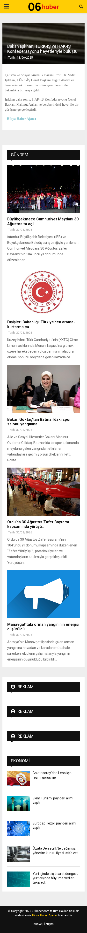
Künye (38, 924)
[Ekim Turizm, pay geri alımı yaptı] (18, 803)
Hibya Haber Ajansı (44, 915)
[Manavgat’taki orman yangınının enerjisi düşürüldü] (43, 594)
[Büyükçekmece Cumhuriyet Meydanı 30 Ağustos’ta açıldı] (43, 189)
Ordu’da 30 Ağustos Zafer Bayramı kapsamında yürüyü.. (38, 524)
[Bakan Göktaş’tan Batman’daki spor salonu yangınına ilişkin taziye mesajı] (43, 389)
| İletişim (48, 924)
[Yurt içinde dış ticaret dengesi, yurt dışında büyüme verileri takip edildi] (18, 879)
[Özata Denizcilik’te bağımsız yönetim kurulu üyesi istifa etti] (18, 853)
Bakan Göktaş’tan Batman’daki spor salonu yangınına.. (39, 421)
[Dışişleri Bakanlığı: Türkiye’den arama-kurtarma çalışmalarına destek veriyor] (43, 292)
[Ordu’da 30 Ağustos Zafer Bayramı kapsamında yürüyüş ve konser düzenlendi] (43, 492)
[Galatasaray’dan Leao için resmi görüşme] (18, 778)
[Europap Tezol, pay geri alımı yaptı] (18, 828)
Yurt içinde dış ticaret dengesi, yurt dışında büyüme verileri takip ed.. (55, 878)
